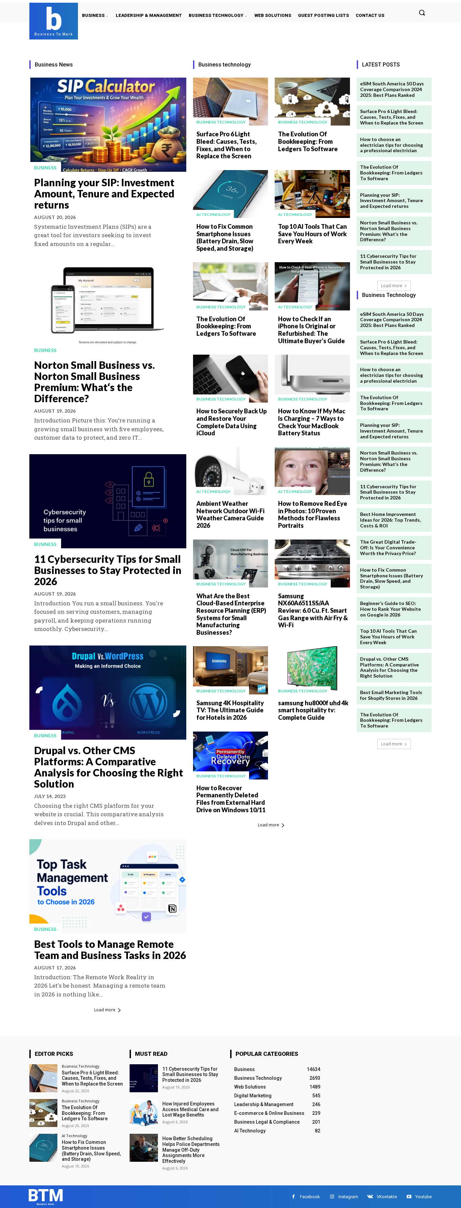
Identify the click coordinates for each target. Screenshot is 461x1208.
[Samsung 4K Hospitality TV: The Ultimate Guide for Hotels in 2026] (230, 670)
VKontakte (387, 1196)
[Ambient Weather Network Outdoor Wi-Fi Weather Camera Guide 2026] (230, 471)
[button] (422, 12)
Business (45, 167)
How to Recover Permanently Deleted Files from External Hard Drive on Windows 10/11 (231, 799)
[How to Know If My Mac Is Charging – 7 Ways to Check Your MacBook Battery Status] (312, 379)
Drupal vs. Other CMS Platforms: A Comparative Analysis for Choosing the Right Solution (108, 767)
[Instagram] (332, 1197)
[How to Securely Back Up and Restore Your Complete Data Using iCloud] (230, 379)
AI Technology (213, 214)
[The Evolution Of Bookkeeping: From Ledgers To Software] (312, 102)
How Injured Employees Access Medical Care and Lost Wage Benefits (190, 1109)
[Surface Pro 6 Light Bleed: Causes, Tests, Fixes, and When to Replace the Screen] (230, 102)
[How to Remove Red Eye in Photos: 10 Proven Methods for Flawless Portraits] (312, 471)
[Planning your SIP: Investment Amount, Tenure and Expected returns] (107, 125)
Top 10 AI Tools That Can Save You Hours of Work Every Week (312, 234)
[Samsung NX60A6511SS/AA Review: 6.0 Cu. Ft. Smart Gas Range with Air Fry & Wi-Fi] (312, 563)
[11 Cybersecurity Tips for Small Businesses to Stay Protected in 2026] (107, 501)
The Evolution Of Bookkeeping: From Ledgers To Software (308, 141)
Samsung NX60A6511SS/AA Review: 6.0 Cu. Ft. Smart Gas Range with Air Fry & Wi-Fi (313, 610)
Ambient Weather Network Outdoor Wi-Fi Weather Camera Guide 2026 (230, 514)
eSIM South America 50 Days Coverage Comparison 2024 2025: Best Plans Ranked (392, 89)
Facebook (310, 1196)
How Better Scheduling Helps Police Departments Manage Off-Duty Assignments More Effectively (191, 1150)
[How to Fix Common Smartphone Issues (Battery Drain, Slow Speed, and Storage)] (230, 194)
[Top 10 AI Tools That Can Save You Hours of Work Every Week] (312, 194)
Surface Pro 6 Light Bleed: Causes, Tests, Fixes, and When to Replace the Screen (226, 145)
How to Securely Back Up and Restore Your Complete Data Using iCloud (231, 422)
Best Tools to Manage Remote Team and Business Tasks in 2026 (110, 949)
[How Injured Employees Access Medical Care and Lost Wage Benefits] (144, 1113)
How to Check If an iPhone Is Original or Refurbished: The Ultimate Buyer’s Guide (311, 330)
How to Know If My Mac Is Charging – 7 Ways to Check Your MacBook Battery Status (311, 422)
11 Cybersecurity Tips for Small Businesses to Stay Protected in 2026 (108, 570)
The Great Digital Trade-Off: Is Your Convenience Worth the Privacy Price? (388, 547)
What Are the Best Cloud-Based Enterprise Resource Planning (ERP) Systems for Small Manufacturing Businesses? (231, 614)
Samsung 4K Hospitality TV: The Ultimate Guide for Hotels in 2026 (230, 710)
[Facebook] (293, 1197)
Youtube (423, 1196)
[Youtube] (409, 1197)
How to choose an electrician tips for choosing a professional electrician (391, 145)
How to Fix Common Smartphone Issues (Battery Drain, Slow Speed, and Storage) (224, 237)
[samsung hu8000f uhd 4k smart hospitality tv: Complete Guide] (312, 670)
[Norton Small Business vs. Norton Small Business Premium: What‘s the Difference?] (107, 307)
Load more (104, 1010)
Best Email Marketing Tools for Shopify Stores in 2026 (391, 695)
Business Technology (221, 122)
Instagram (348, 1196)
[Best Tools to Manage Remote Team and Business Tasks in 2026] (107, 886)
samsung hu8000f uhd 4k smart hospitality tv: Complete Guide (313, 710)
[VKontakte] (370, 1197)
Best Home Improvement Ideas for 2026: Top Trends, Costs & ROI (390, 519)
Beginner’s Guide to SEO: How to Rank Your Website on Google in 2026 (390, 608)
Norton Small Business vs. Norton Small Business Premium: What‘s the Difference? (94, 381)
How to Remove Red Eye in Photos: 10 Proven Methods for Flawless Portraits (312, 514)
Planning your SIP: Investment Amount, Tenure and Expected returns (104, 193)
